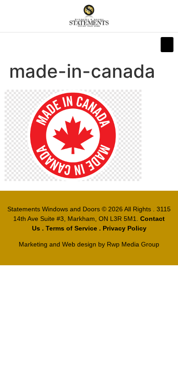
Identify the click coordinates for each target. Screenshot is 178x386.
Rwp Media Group (133, 244)
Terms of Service (71, 228)
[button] (167, 44)
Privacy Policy (125, 228)
